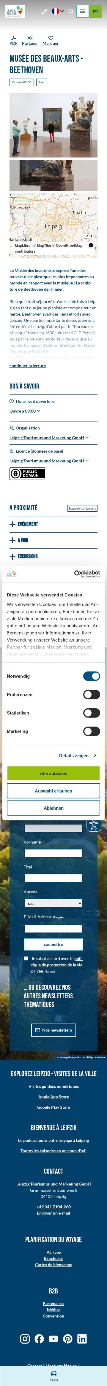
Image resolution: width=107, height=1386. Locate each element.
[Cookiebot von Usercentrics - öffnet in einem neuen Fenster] (75, 574)
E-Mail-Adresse (44, 916)
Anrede (30, 891)
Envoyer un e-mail (53, 1212)
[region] (53, 225)
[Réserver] (95, 11)
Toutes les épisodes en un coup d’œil (53, 1150)
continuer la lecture (28, 365)
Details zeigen (74, 755)
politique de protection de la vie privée (57, 964)
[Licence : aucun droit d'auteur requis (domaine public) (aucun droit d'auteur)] (27, 478)
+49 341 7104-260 (54, 1206)
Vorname (32, 841)
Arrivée (54, 1252)
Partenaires (53, 1303)
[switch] (91, 694)
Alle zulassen (53, 773)
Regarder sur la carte (82, 508)
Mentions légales (60, 1365)
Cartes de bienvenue (53, 1264)
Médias (53, 1309)
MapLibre (23, 245)
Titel (28, 866)
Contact (34, 1365)
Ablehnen (54, 808)
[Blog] (45, 11)
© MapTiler (42, 245)
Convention (53, 1315)
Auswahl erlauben (53, 790)
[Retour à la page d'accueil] (15, 11)
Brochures (53, 1258)
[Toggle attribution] (91, 245)
